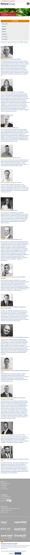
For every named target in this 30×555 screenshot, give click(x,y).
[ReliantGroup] (8, 5)
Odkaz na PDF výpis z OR (6, 510)
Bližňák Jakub (4, 59)
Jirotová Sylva (4, 210)
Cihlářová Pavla (5, 92)
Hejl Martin (4, 128)
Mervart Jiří (4, 337)
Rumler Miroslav (5, 397)
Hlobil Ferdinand (5, 182)
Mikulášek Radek (5, 370)
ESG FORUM (15, 21)
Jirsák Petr (3, 239)
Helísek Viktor (5, 157)
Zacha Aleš (4, 459)
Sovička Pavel (4, 435)
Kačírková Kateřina (6, 277)
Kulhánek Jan (4, 307)
